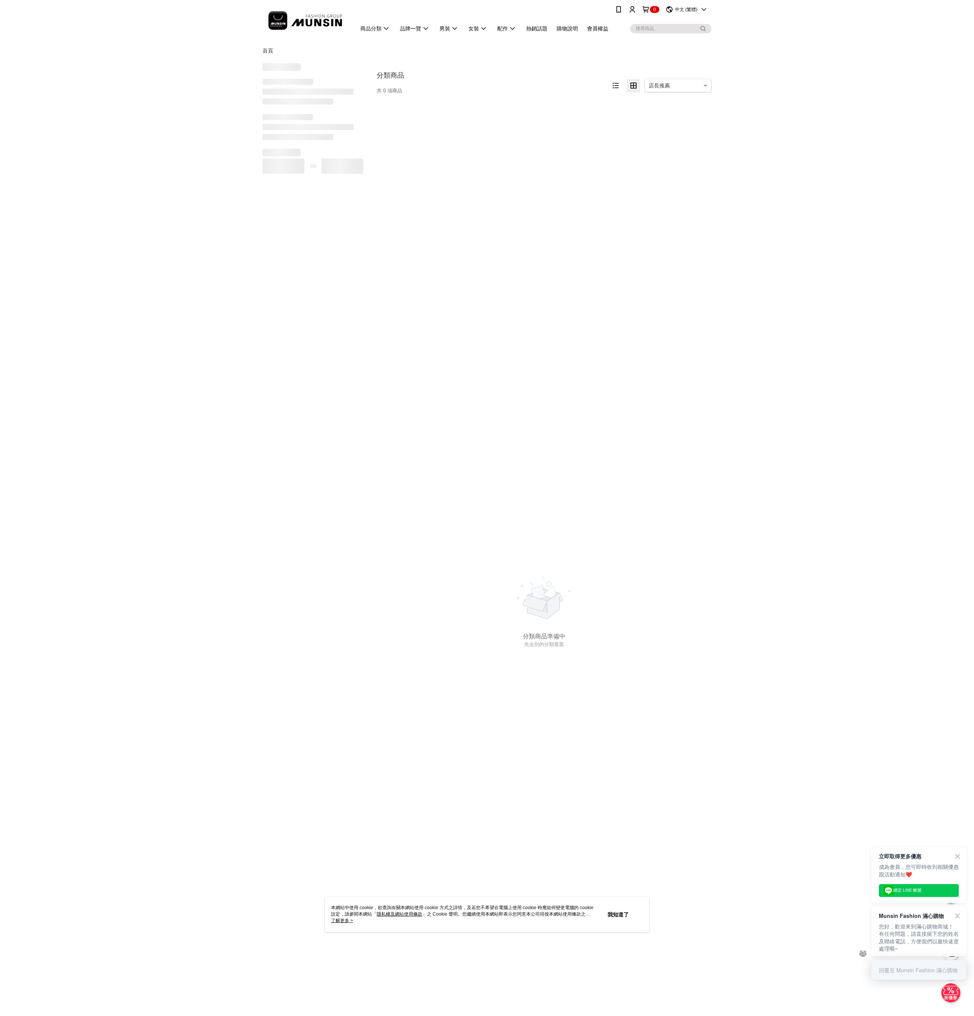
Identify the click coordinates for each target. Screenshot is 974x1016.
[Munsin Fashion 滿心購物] (305, 20)
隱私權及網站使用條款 (399, 914)
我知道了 (618, 914)
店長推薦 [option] (659, 86)
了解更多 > (342, 920)
